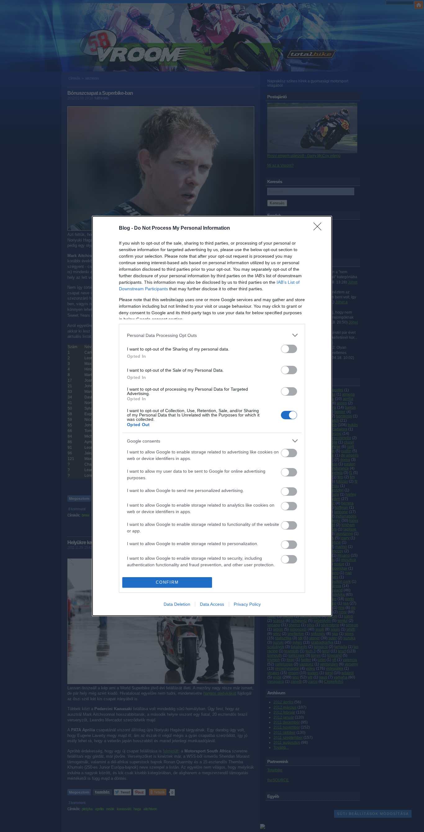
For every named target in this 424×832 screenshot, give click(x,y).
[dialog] (212, 415)
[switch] (289, 349)
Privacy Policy (247, 604)
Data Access (212, 604)
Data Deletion (177, 604)
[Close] (319, 228)
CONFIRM (167, 582)
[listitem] (212, 335)
